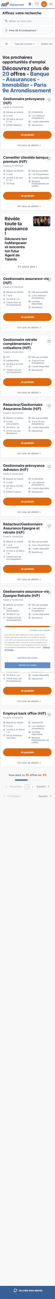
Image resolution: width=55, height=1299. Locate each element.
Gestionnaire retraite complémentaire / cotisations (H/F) (20, 343)
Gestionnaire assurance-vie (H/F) (26, 281)
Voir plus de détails (27, 145)
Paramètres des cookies (27, 658)
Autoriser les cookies (27, 665)
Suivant (41, 786)
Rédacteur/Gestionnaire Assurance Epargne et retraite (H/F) (22, 528)
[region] (27, 649)
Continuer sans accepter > (41, 630)
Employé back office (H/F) (24, 713)
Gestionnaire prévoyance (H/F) (24, 101)
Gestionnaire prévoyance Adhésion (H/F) (24, 467)
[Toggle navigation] (51, 4)
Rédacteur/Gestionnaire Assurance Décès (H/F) (22, 407)
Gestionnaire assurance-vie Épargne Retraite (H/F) (26, 593)
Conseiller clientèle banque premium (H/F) (25, 159)
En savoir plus (26, 266)
